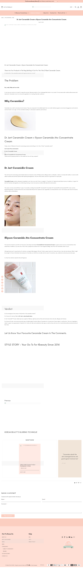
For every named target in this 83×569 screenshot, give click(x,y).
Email (44, 499)
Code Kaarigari (34, 565)
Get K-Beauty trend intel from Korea (40, 522)
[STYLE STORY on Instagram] (2, 277)
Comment (4, 504)
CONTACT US (4, 556)
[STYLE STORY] (41, 7)
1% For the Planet (6, 553)
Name (3, 499)
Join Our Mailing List (8, 7)
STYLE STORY (11, 565)
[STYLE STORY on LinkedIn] (2, 288)
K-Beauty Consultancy (8, 548)
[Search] (76, 7)
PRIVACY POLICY (32, 541)
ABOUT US (4, 537)
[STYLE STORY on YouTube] (2, 285)
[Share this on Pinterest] (78, 483)
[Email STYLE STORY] (2, 291)
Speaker (4, 551)
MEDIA (3, 541)
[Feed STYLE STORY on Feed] (2, 283)
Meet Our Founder (6, 539)
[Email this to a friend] (80, 483)
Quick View (30, 458)
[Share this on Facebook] (76, 483)
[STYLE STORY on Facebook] (2, 280)
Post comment (8, 516)
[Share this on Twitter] (74, 483)
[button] (22, 13)
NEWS (3, 544)
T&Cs (30, 539)
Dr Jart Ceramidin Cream (19, 167)
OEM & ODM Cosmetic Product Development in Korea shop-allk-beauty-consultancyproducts (29, 454)
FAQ (29, 537)
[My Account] (78, 7)
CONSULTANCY (5, 546)
